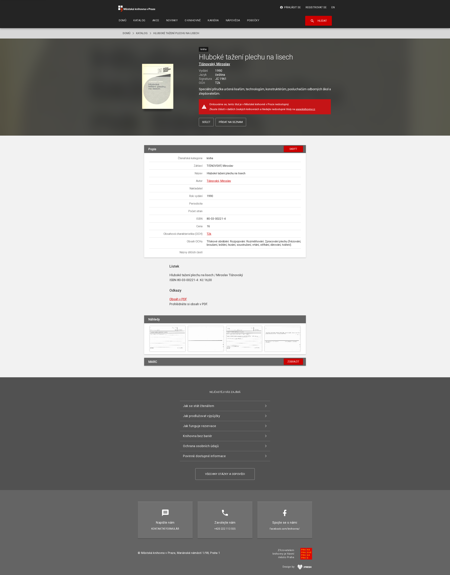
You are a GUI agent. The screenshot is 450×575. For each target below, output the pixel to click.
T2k (209, 234)
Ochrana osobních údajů (201, 446)
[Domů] (136, 8)
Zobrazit (293, 361)
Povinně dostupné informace (204, 456)
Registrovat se (316, 7)
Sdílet (206, 122)
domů (126, 33)
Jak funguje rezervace (199, 426)
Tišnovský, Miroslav (214, 64)
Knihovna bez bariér (197, 436)
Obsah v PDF (178, 299)
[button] (157, 87)
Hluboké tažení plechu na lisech (176, 33)
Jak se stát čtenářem (198, 406)
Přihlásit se (290, 7)
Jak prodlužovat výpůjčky (201, 416)
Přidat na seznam (231, 122)
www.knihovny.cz (305, 109)
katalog (142, 33)
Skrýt (293, 149)
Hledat (318, 21)
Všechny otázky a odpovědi (225, 474)
